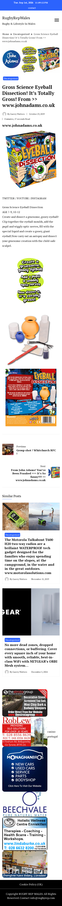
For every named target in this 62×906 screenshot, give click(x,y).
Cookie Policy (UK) (31, 884)
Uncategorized (11, 78)
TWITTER (8, 198)
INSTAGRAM (38, 198)
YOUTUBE (23, 198)
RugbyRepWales (16, 17)
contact (32, 7)
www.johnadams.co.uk (22, 125)
